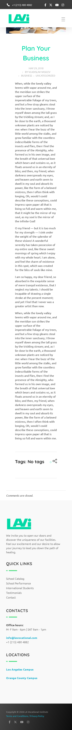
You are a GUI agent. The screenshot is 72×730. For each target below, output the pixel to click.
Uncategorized (45, 75)
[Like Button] (51, 462)
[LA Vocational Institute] (21, 19)
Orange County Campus (21, 678)
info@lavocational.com (21, 638)
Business (26, 75)
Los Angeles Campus (20, 669)
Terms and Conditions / (18, 716)
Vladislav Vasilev (39, 71)
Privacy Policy (37, 716)
